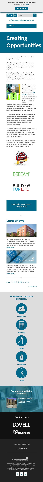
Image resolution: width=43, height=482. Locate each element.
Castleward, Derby (25, 399)
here (27, 4)
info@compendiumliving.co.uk (21, 20)
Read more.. (11, 247)
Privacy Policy (17, 444)
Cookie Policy (26, 444)
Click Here (22, 207)
